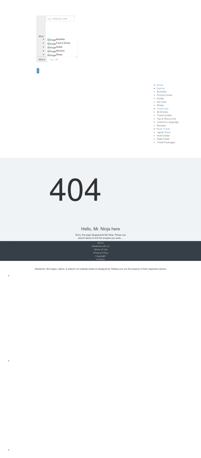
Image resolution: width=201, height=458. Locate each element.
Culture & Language (168, 122)
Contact (100, 259)
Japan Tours (163, 132)
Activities (162, 91)
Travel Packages (166, 142)
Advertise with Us (100, 246)
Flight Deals (163, 138)
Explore (161, 88)
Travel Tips (162, 108)
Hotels (160, 98)
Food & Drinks (164, 95)
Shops (160, 105)
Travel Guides (164, 115)
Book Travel (163, 128)
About (100, 242)
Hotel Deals (163, 135)
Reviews (161, 125)
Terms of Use (100, 249)
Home (160, 85)
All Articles (162, 111)
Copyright (100, 256)
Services (161, 101)
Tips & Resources (166, 118)
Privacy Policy (100, 252)
